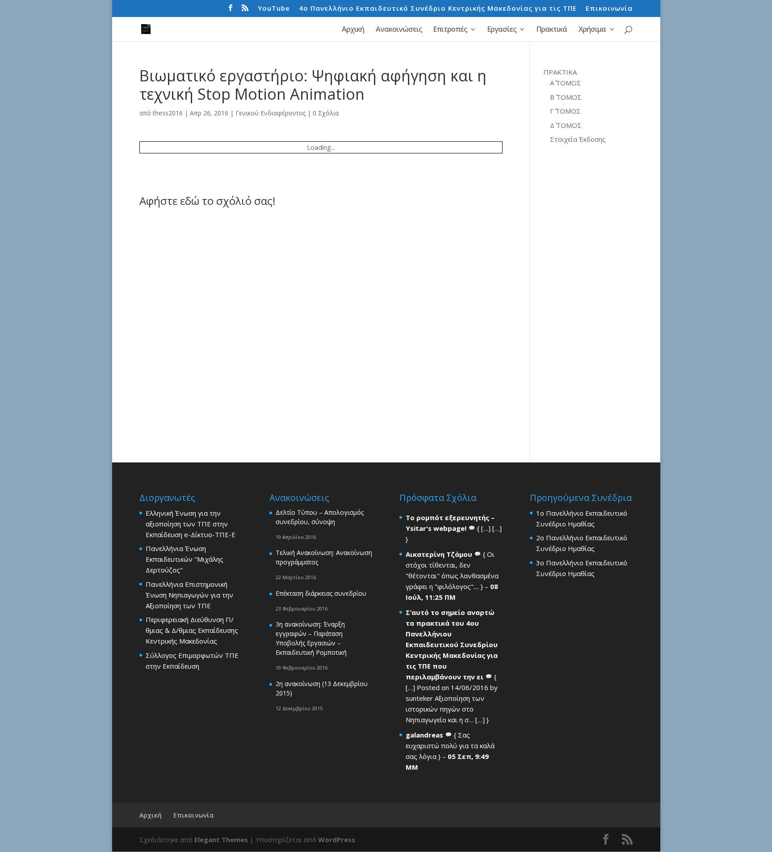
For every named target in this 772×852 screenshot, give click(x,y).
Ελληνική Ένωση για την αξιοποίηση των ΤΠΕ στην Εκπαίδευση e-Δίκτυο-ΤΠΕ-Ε (190, 524)
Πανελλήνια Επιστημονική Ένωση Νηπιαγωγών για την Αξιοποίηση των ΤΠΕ (189, 595)
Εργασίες (501, 30)
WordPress (336, 839)
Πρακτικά (552, 30)
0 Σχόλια (326, 113)
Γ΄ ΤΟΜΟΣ (565, 110)
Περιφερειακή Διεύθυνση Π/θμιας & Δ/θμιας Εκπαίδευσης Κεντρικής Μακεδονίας (192, 630)
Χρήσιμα (592, 30)
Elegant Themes (221, 839)
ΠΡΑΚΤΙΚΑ (560, 72)
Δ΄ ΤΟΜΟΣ (566, 125)
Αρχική (353, 30)
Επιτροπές (450, 30)
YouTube (274, 9)
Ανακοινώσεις (399, 30)
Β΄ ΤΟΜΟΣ (566, 97)
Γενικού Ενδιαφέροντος (270, 113)
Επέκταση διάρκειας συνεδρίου (321, 593)
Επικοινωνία (609, 9)
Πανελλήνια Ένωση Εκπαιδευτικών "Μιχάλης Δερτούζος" (184, 559)
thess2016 (168, 113)
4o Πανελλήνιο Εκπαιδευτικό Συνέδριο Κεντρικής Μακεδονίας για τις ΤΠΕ (438, 9)
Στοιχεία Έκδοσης (578, 139)
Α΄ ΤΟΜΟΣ (565, 82)
